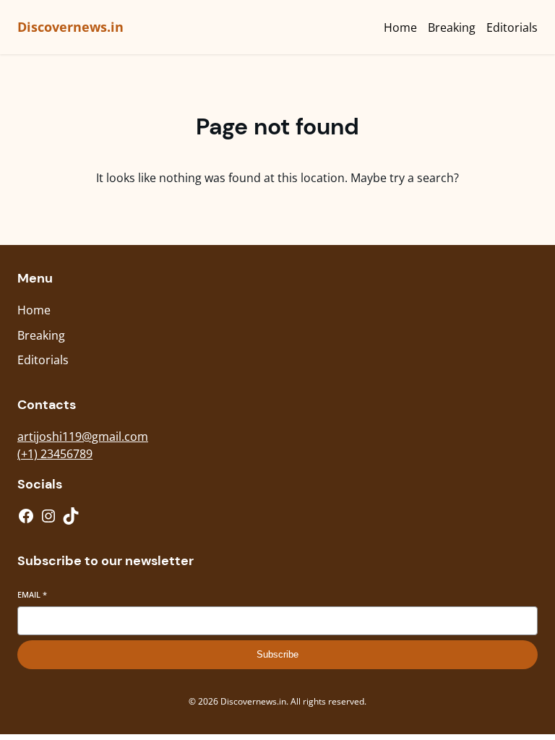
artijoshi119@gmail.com (82, 436)
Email (32, 594)
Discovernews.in (70, 26)
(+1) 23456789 (54, 454)
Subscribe (277, 654)
